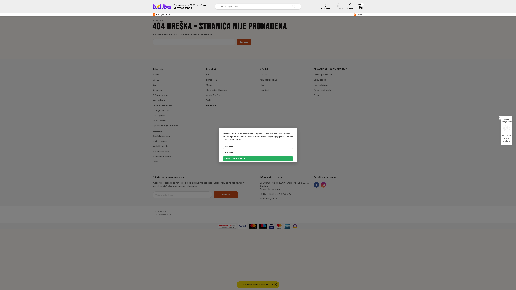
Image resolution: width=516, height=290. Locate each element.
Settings (258, 146)
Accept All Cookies (258, 158)
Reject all (258, 152)
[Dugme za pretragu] (294, 6)
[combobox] (254, 6)
